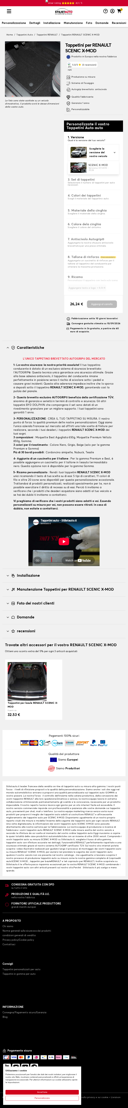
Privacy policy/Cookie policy (18, 940)
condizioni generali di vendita (19, 935)
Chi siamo (7, 926)
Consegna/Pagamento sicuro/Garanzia (24, 1012)
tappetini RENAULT (23, 799)
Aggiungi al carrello (102, 304)
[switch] (14, 23)
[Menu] (30, 11)
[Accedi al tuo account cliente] (112, 11)
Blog (5, 1017)
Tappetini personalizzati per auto (21, 969)
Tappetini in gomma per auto (19, 974)
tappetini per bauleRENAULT (45, 861)
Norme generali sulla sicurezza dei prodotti (26, 931)
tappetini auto (97, 793)
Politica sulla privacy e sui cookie (90, 1097)
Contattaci (8, 944)
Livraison (116, 1097)
